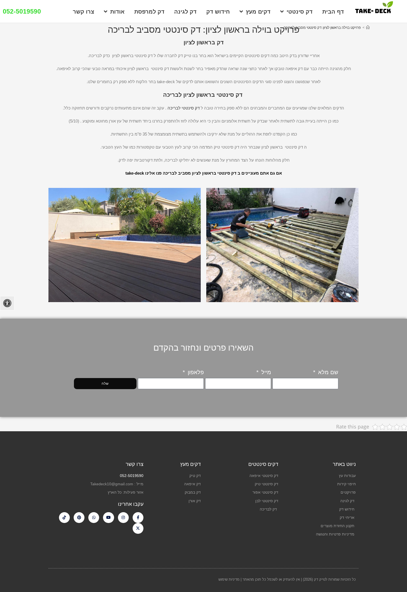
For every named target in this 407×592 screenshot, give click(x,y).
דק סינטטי (300, 12)
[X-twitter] (138, 528)
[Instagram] (123, 517)
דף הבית (333, 12)
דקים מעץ (258, 12)
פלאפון (195, 372)
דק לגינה (185, 12)
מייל (265, 372)
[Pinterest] (79, 517)
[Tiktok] (64, 517)
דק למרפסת (149, 12)
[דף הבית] (368, 27)
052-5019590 (22, 11)
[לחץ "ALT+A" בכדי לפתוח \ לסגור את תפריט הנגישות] (7, 303)
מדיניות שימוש (229, 579)
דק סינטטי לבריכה (184, 108)
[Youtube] (108, 517)
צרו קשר (83, 12)
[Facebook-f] (138, 517)
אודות (117, 12)
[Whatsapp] (93, 517)
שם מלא (327, 372)
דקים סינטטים (263, 464)
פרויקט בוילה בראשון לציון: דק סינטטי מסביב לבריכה (322, 27)
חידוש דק (218, 12)
